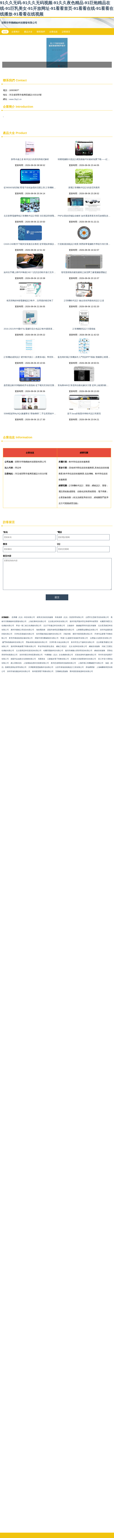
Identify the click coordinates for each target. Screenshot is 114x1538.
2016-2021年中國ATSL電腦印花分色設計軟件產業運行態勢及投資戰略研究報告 (40, 329)
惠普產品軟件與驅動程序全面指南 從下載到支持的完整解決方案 (33, 385)
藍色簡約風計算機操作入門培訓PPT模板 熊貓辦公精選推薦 (85, 357)
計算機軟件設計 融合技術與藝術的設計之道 (84, 300)
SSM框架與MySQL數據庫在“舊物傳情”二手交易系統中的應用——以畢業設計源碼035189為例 (47, 413)
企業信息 (53, 31)
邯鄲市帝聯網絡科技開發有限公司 (19, 22)
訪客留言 (66, 31)
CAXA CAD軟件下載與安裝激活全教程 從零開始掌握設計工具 (32, 244)
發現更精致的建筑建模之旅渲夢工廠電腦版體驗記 (84, 272)
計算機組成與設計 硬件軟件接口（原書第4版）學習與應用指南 (33, 357)
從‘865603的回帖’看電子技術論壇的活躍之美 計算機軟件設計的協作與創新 (38, 187)
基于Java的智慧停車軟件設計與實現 (84, 413)
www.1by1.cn (15, 99)
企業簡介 (15, 31)
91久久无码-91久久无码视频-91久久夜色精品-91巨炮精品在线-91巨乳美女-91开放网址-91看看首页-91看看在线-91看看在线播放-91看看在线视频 (57, 8)
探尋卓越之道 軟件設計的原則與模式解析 (30, 159)
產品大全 (28, 31)
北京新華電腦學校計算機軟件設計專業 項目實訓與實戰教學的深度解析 (36, 216)
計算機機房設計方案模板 (84, 329)
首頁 (5, 31)
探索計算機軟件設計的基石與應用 (84, 187)
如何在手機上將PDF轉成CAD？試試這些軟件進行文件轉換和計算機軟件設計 (39, 272)
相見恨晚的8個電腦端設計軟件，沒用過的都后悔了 (30, 300)
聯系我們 (41, 31)
